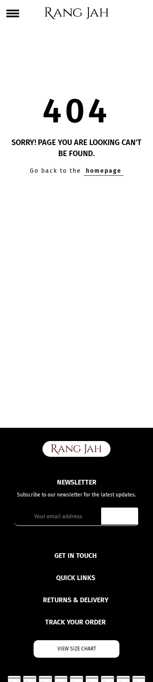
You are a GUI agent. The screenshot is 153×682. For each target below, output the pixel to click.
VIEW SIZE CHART (76, 649)
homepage (104, 170)
